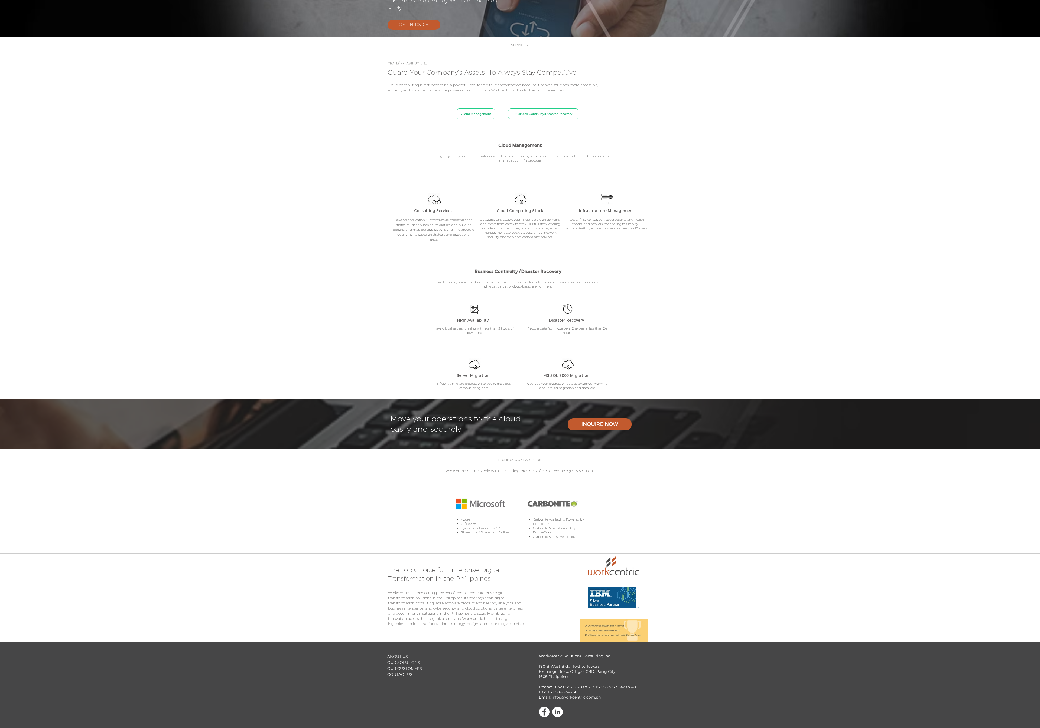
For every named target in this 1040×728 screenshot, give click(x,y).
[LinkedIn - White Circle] (557, 712)
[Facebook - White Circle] (544, 712)
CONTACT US (399, 674)
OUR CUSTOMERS (404, 668)
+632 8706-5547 (610, 686)
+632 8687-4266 (562, 692)
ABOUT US (397, 656)
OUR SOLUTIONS (403, 662)
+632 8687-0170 (567, 686)
